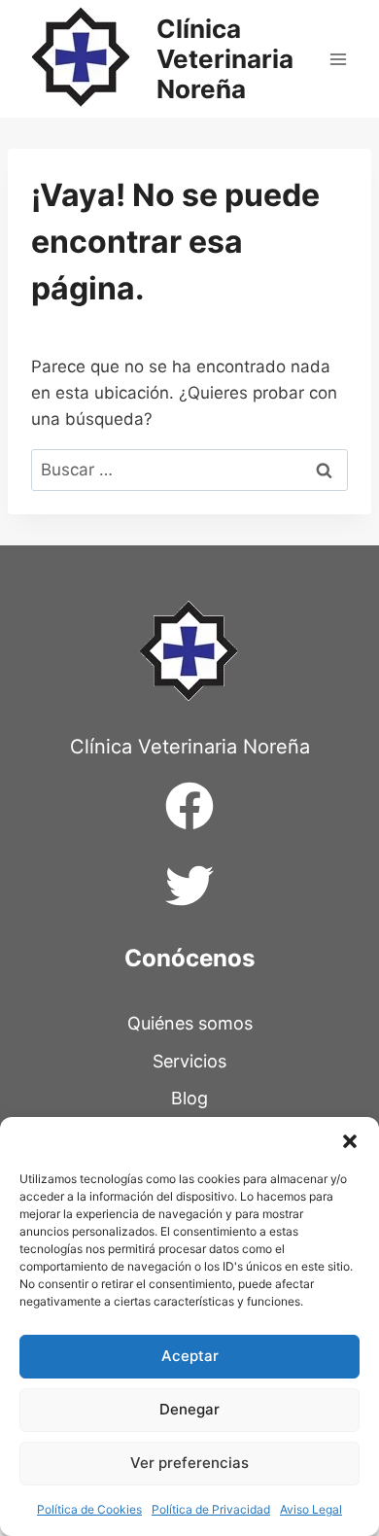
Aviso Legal (311, 1509)
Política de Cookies (89, 1509)
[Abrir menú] (338, 59)
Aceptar (190, 1355)
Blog (189, 1098)
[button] (350, 1141)
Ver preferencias (189, 1462)
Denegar (189, 1409)
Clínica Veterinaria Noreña (190, 746)
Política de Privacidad (211, 1509)
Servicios (189, 1061)
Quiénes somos (190, 1023)
